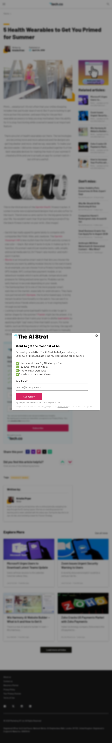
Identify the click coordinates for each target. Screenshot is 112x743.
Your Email (22, 381)
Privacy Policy (63, 407)
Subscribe (29, 396)
